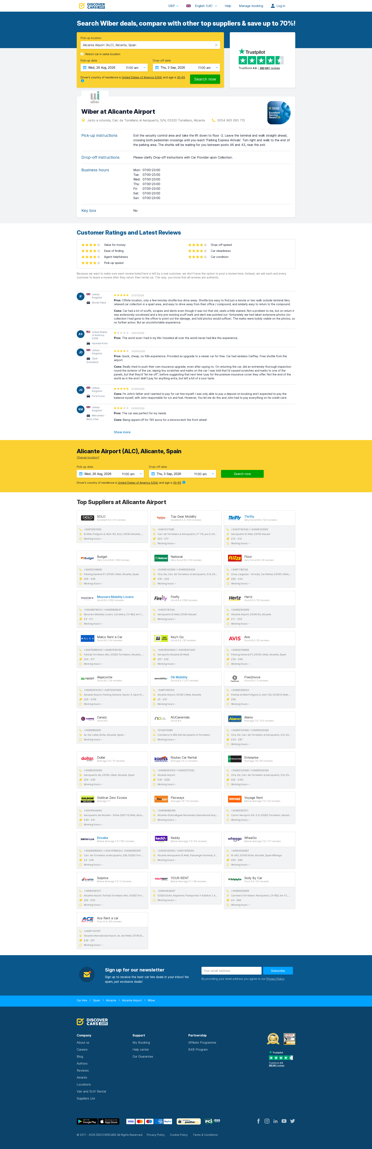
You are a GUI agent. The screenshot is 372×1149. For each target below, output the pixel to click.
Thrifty (249, 516)
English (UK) (204, 6)
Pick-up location (91, 38)
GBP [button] (171, 6)
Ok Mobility (179, 677)
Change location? (88, 457)
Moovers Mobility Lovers (115, 597)
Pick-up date (89, 60)
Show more (122, 432)
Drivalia (102, 838)
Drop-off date (162, 60)
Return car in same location (102, 54)
